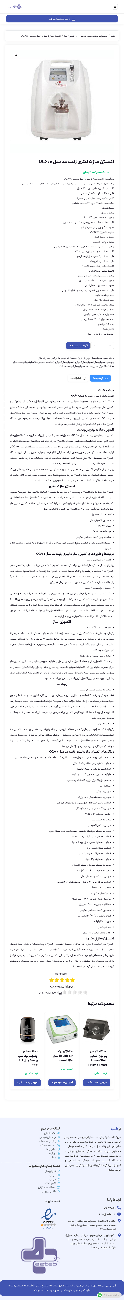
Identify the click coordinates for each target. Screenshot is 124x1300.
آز (116, 1129)
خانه (113, 36)
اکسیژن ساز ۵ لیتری (83, 362)
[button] (15, 55)
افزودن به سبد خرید (78, 346)
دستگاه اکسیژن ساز (104, 401)
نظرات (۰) (75, 378)
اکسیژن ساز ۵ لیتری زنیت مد (59, 362)
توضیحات (98, 378)
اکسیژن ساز (69, 36)
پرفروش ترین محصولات (78, 358)
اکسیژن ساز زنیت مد (96, 366)
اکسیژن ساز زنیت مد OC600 (71, 366)
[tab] (100, 378)
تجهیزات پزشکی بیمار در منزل (93, 36)
